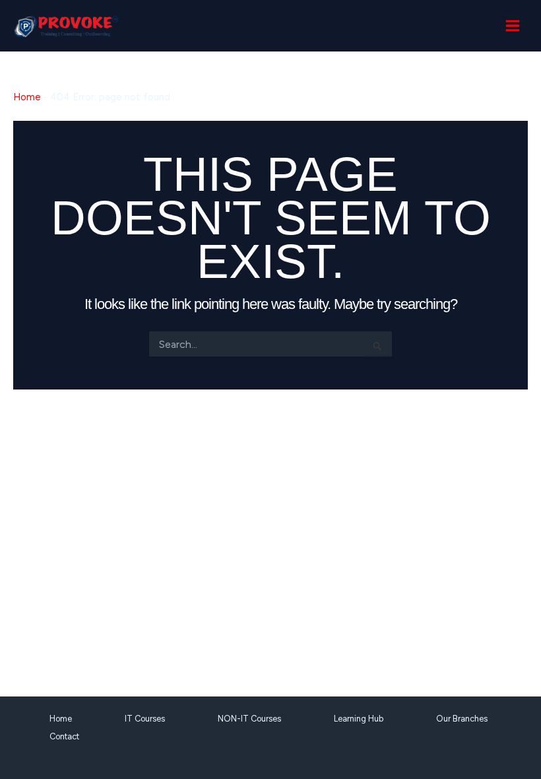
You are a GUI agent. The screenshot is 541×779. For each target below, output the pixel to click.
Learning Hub (358, 719)
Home (27, 97)
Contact (64, 736)
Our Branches (462, 719)
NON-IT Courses (249, 719)
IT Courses (145, 719)
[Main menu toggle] (512, 26)
